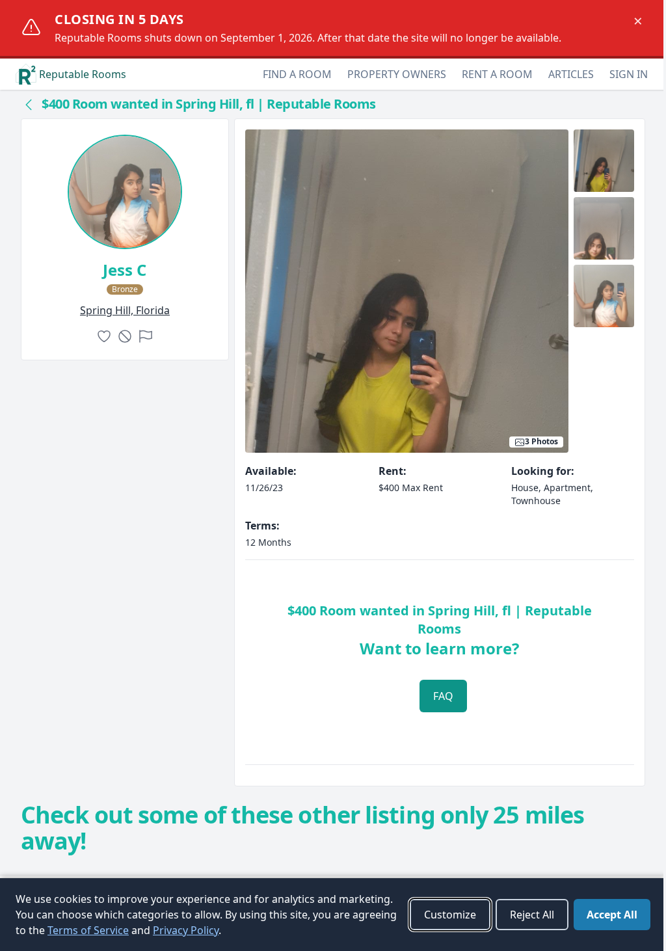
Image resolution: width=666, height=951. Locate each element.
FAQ (443, 696)
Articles (571, 74)
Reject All (532, 914)
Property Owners (396, 74)
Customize (450, 914)
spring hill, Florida (125, 310)
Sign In (628, 74)
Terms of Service (88, 930)
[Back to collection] (28, 104)
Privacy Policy (186, 930)
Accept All (612, 914)
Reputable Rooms (82, 74)
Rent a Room (497, 74)
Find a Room (297, 74)
